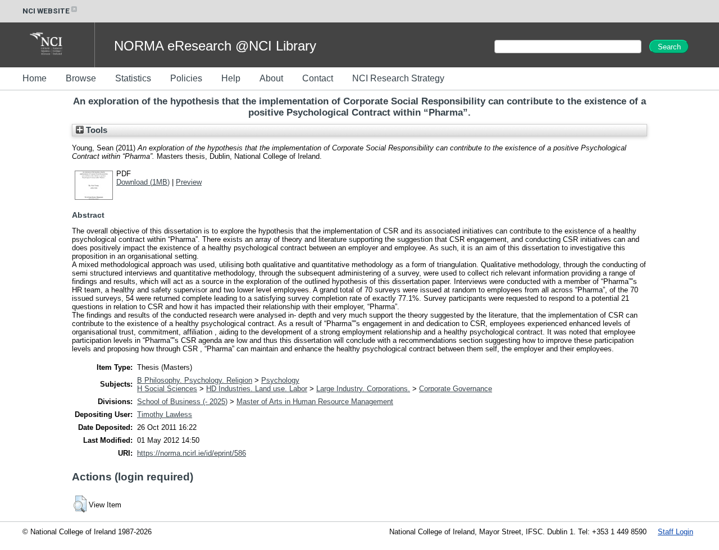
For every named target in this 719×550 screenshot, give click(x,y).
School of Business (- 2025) (182, 401)
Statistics (133, 78)
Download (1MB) (143, 182)
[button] (80, 504)
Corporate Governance (455, 388)
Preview (189, 182)
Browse (81, 78)
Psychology (280, 380)
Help (230, 78)
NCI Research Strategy (398, 78)
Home (34, 78)
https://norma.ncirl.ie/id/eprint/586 (191, 453)
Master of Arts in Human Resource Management (314, 401)
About (271, 78)
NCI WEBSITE (46, 11)
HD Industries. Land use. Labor (256, 388)
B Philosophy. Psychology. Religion (194, 380)
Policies (186, 78)
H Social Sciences (167, 388)
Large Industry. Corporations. (363, 388)
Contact (317, 78)
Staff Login (675, 532)
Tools (95, 130)
